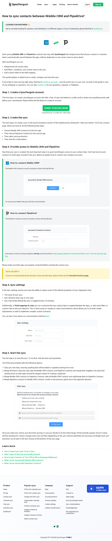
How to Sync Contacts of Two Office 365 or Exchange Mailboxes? (30, 457)
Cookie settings (50, 504)
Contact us (69, 493)
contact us (98, 29)
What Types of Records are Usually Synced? (22, 454)
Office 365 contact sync (32, 493)
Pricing (5, 493)
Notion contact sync (31, 519)
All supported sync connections (72, 512)
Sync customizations (73, 504)
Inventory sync (8, 508)
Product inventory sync (32, 506)
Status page (70, 497)
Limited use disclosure (52, 508)
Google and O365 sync (32, 497)
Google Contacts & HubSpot (30, 510)
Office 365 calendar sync (32, 489)
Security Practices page (78, 276)
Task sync (6, 504)
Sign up (98, 4)
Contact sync (7, 497)
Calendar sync (8, 500)
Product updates (50, 500)
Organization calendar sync (31, 501)
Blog (46, 489)
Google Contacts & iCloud (33, 515)
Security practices (51, 497)
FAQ (67, 489)
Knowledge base (71, 508)
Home (5, 489)
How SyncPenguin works (74, 500)
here (47, 316)
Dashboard (7, 511)
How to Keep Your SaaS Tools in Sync (19, 451)
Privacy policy (49, 493)
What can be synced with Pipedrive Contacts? (22, 463)
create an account (50, 82)
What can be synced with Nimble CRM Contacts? (24, 460)
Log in (87, 4)
